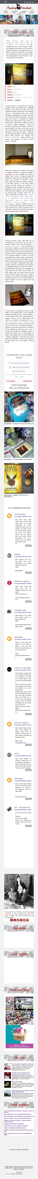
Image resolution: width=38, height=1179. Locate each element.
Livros (32, 11)
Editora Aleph (18, 374)
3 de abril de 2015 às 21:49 (22, 556)
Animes (32, 12)
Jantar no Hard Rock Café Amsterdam (15, 1128)
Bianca (17, 554)
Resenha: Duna (19, 32)
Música (6, 12)
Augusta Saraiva (21, 723)
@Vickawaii (25, 1149)
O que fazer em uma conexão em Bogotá (15, 1126)
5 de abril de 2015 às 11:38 (22, 670)
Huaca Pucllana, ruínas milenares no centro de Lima (19, 1116)
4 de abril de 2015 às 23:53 (22, 639)
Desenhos (22, 12)
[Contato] (21, 921)
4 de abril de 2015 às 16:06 (22, 583)
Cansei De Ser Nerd (22, 668)
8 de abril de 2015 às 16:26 (22, 809)
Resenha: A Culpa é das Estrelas (19, 423)
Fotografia (15, 11)
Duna (12, 374)
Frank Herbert (28, 374)
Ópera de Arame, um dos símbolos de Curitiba (17, 1114)
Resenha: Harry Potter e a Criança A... (16, 495)
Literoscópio (20, 514)
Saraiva (18, 100)
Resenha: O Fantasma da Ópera (18, 459)
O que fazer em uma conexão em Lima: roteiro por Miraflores (23, 1091)
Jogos (14, 12)
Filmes (6, 11)
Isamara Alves (20, 610)
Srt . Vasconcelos (22, 807)
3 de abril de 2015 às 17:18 (22, 516)
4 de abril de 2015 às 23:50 (22, 612)
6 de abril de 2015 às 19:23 (22, 725)
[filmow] (24, 921)
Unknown (18, 637)
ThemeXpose (19, 1174)
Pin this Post (20, 371)
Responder (28, 545)
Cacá (16, 753)
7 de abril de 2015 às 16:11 (22, 755)
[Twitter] (18, 921)
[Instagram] (27, 921)
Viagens (24, 11)
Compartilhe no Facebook (20, 363)
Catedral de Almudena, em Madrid (14, 1124)
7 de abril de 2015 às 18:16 (22, 781)
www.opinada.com (20, 742)
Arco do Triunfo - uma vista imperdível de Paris (17, 1118)
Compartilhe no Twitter (20, 367)
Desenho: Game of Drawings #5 (21, 1073)
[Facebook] (14, 921)
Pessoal (19, 14)
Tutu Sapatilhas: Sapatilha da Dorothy (22, 1064)
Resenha (21, 377)
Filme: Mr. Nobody (17, 1081)
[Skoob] (11, 921)
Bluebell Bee (19, 570)
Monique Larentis (22, 581)
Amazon (10, 100)
